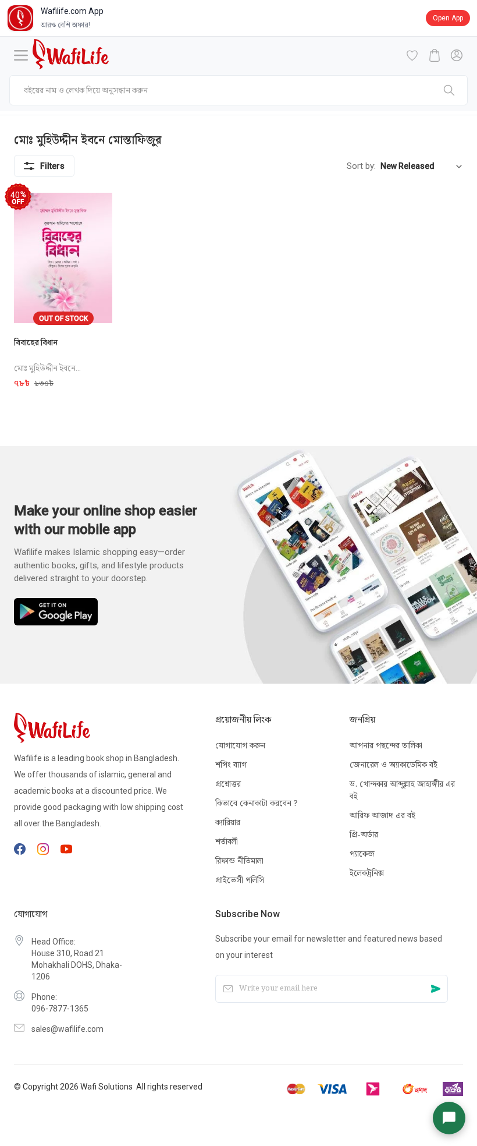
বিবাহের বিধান (36, 342)
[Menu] (21, 55)
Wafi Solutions (106, 1086)
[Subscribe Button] (436, 988)
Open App (448, 18)
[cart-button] (434, 55)
